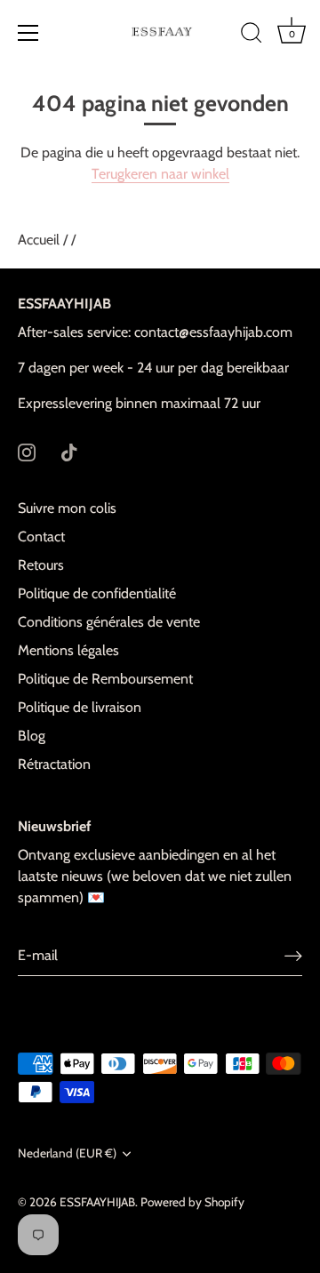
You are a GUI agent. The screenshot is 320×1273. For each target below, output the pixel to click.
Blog (31, 735)
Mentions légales (68, 650)
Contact (41, 536)
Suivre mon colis (67, 508)
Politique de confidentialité (97, 593)
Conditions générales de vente (109, 621)
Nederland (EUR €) (67, 1153)
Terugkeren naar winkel (160, 173)
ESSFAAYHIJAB (97, 1202)
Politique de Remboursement (105, 678)
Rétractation (54, 764)
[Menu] (28, 32)
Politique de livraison (79, 707)
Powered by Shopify (192, 1202)
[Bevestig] (293, 955)
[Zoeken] (251, 35)
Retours (41, 564)
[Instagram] (27, 451)
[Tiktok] (69, 451)
